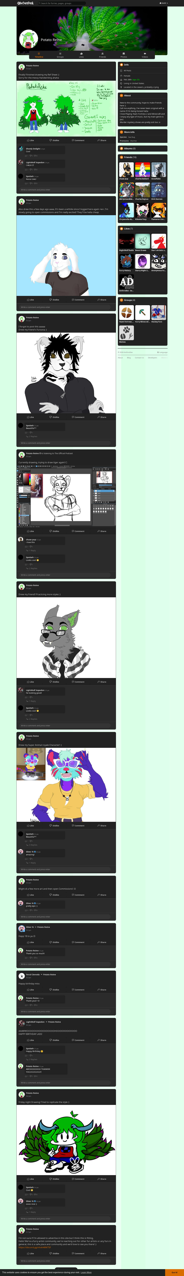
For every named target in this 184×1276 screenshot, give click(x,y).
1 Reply (32, 550)
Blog (129, 358)
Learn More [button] (86, 1272)
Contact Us (139, 358)
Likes (127, 229)
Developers (152, 358)
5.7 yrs (28, 1232)
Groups (128, 300)
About (120, 358)
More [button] (163, 357)
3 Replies (33, 845)
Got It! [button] (175, 1272)
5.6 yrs (28, 1096)
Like (31, 140)
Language (163, 352)
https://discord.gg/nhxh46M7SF (35, 1247)
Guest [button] (163, 3)
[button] (62, 3)
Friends (128, 157)
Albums (128, 148)
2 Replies (33, 436)
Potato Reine (51, 39)
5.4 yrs (28, 69)
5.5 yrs (28, 203)
